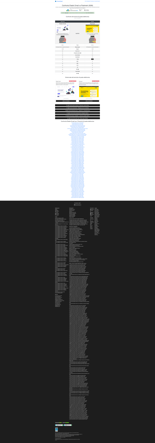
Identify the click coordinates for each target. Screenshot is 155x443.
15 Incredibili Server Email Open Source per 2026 (77, 404)
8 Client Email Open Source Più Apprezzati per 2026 (78, 331)
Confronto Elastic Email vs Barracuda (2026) (77, 131)
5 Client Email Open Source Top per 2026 (77, 386)
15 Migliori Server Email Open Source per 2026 (78, 286)
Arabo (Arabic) (96, 209)
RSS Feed (91, 216)
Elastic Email (62, 24)
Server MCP (71, 243)
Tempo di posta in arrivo (58, 297)
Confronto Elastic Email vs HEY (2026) (77, 149)
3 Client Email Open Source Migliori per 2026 (78, 384)
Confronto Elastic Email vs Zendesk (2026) (77, 194)
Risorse (56, 294)
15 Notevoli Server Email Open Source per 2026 (77, 282)
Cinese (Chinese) (97, 210)
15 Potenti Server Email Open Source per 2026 (77, 291)
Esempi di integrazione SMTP (59, 218)
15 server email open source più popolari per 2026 (77, 270)
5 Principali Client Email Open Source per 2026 (78, 277)
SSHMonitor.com (57, 305)
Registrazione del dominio (59, 299)
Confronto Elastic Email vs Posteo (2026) (77, 176)
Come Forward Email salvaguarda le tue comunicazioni (77, 259)
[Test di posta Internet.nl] (62, 40)
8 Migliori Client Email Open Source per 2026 (77, 316)
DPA (90, 224)
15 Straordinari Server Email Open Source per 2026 (78, 284)
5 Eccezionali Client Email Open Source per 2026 (78, 279)
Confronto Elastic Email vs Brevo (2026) (77, 132)
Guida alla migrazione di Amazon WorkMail (75, 228)
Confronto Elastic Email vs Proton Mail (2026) (77, 179)
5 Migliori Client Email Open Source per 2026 (77, 294)
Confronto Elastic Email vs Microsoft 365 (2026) (77, 168)
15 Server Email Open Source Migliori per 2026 (77, 375)
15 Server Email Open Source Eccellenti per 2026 (78, 336)
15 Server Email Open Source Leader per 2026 (77, 332)
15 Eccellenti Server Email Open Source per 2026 (78, 280)
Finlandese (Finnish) (97, 214)
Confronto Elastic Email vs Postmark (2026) (77, 177)
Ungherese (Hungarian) (96, 218)
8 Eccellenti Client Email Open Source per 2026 (77, 310)
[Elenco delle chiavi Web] (78, 73)
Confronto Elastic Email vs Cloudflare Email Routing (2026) (77, 135)
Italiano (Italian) (96, 221)
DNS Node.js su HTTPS (72, 249)
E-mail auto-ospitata (72, 214)
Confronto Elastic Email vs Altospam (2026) (77, 127)
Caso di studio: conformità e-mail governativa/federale (77, 234)
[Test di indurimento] (62, 37)
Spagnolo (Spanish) (97, 229)
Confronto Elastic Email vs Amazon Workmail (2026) (77, 129)
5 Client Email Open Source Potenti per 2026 (76, 382)
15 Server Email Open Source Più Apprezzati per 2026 (78, 330)
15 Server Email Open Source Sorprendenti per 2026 (79, 340)
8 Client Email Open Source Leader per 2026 (78, 362)
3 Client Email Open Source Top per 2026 (77, 325)
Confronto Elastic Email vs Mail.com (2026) (77, 158)
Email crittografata (87, 1)
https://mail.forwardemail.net (90, 12)
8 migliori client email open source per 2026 (77, 265)
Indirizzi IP (70, 211)
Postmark (92, 24)
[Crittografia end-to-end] (78, 69)
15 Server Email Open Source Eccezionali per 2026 (79, 364)
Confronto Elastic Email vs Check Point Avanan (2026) (77, 133)
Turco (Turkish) (96, 232)
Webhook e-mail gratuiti (72, 213)
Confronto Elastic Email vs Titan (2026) (77, 188)
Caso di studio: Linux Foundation (74, 237)
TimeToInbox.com (57, 303)
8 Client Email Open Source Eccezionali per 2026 (79, 366)
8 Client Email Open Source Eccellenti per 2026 (77, 337)
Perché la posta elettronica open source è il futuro (76, 261)
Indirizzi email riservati (58, 301)
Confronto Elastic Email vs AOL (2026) (77, 123)
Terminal (57, 215)
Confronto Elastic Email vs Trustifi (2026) (77, 189)
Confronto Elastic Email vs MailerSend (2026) (77, 160)
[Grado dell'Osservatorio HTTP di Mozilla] (62, 41)
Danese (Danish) (97, 211)
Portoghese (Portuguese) (96, 227)
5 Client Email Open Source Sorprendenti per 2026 (78, 341)
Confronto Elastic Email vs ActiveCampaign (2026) (77, 126)
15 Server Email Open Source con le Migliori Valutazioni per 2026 (77, 358)
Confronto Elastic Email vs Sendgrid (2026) (77, 182)
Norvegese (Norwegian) (96, 225)
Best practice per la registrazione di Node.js (75, 231)
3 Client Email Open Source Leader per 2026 (77, 333)
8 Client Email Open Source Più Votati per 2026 (77, 298)
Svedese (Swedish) (97, 230)
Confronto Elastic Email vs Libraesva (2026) (77, 157)
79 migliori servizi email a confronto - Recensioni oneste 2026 (77, 105)
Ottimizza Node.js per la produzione (74, 245)
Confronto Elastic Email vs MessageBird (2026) (77, 167)
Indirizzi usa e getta (58, 298)
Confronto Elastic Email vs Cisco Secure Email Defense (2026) (77, 134)
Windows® (56, 210)
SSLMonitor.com (57, 306)
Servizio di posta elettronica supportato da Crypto (76, 246)
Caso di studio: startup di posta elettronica (75, 257)
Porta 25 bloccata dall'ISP (58, 292)
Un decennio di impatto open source (74, 227)
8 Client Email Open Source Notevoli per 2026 (78, 339)
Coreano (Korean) (97, 223)
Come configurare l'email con (61, 225)
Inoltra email (66, 12)
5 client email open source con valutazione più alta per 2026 (79, 275)
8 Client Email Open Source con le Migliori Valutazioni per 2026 (79, 360)
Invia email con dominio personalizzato (60, 219)
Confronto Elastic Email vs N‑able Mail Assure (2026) (77, 172)
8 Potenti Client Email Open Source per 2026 (77, 292)
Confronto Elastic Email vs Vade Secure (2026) (77, 191)
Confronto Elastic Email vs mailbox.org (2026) (77, 197)
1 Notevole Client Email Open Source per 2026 (77, 283)
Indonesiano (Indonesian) (96, 220)
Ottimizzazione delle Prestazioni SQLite (75, 255)
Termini (91, 222)
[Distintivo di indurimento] (56, 429)
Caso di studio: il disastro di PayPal (74, 253)
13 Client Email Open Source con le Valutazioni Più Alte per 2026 (79, 304)
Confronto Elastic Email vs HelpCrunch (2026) (77, 152)
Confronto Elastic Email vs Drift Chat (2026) (77, 139)
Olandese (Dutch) (97, 212)
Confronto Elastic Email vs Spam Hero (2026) (77, 184)
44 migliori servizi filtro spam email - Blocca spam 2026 (77, 118)
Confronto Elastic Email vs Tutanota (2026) (77, 190)
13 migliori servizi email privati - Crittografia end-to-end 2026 (77, 107)
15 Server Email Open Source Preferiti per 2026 (78, 317)
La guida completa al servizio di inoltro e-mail (75, 244)
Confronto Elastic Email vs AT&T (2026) (77, 124)
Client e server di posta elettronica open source (77, 263)
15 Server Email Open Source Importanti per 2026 (79, 319)
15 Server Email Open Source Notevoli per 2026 (78, 338)
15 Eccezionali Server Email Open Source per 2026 (78, 278)
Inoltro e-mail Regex (72, 216)
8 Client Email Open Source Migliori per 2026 (77, 376)
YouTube (92, 214)
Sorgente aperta (71, 217)
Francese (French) (97, 215)
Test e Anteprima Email (72, 242)
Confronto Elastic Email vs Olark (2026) (77, 174)
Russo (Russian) (97, 228)
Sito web (63, 36)
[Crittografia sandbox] (80, 53)
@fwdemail (91, 212)
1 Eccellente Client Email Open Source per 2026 (77, 281)
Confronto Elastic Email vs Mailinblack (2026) (77, 163)
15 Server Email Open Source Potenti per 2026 (77, 381)
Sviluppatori (71, 208)
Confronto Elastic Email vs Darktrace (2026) (77, 138)
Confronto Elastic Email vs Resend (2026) (78, 180)
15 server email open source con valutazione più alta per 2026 (79, 273)
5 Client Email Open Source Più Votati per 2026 (78, 327)
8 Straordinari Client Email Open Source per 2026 (77, 314)
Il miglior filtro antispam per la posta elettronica (76, 229)
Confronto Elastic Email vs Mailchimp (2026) (77, 159)
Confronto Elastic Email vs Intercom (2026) (77, 155)
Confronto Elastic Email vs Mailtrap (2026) (77, 165)
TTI (92, 59)
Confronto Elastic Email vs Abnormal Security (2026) (77, 125)
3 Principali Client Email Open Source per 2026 (77, 306)
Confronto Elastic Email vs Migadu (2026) (77, 169)
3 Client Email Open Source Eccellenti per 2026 (77, 401)
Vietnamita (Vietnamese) (96, 234)
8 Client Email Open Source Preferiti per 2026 (77, 288)
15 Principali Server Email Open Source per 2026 (78, 276)
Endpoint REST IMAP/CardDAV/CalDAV (75, 238)
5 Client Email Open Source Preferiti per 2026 (78, 318)
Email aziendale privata (58, 295)
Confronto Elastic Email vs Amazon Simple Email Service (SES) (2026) (77, 128)
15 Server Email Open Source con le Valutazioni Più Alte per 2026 (79, 302)
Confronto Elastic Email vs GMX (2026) (77, 145)
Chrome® (57, 214)
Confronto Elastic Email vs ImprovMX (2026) (77, 154)
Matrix (92, 213)
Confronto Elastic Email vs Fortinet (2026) (77, 143)
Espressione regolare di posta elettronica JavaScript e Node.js (78, 241)
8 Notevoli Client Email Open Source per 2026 (77, 312)
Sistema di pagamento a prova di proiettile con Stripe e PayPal (78, 258)
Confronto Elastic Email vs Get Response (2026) (77, 147)
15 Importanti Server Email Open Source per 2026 (77, 289)
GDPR (91, 223)
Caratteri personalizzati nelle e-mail (74, 239)
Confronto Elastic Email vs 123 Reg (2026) (77, 122)
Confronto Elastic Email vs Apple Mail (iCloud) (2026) (77, 130)
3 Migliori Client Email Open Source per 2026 (77, 323)
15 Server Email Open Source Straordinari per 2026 (77, 334)
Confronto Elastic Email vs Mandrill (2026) (77, 166)
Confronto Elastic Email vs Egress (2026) (77, 141)
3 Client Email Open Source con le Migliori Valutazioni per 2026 (78, 389)
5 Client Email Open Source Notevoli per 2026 (76, 403)
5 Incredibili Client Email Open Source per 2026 (77, 405)
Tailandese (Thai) (97, 231)
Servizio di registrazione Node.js (74, 252)
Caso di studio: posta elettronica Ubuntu (75, 236)
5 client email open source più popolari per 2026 (77, 271)
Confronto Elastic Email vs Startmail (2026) (77, 187)
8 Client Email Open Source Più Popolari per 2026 (77, 300)
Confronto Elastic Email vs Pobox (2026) (77, 175)
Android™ (57, 211)
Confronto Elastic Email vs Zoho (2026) (77, 195)
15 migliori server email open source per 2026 (77, 264)
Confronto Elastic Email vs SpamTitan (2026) (77, 186)
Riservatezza (92, 1)
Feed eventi (92, 219)
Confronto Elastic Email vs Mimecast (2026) (77, 170)
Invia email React (71, 256)
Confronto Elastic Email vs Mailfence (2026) (77, 161)
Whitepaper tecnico (72, 209)
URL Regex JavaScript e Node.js (74, 260)
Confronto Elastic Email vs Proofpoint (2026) (77, 178)
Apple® (56, 209)
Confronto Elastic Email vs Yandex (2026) (77, 193)
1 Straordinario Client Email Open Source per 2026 (78, 285)
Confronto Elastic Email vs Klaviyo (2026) (77, 156)
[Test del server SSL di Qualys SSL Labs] (62, 42)
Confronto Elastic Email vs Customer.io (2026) (77, 137)
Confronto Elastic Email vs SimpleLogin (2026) (77, 183)
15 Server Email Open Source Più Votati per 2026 (77, 297)
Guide (56, 216)
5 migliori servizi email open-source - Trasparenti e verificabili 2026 (77, 110)
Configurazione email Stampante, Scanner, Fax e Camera (62, 222)
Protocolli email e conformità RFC (74, 240)
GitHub (92, 210)
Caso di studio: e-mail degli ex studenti (74, 235)
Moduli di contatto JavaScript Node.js (74, 248)
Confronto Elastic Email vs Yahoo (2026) (77, 192)
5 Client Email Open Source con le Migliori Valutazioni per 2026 (78, 395)
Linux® (57, 212)
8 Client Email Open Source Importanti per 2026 (77, 347)
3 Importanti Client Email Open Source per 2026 (77, 290)
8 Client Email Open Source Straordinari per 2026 (77, 335)
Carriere (91, 228)
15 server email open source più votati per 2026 (77, 268)
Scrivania (57, 213)
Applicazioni (57, 208)
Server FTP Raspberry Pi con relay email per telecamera (61, 224)
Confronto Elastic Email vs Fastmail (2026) (77, 142)
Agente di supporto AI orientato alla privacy (75, 233)
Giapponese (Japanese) (96, 222)
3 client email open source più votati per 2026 (77, 269)
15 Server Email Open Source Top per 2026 (77, 324)
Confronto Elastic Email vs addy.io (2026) (77, 196)
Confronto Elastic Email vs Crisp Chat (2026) (77, 136)
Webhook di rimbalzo (72, 215)
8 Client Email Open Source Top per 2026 (76, 353)
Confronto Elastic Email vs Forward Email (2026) (77, 144)
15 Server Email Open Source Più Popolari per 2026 (78, 299)
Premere (91, 227)
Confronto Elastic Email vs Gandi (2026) (77, 146)
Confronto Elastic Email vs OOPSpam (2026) (77, 173)
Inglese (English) (97, 213)
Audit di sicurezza (71, 210)
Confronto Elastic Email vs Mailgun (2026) (77, 162)
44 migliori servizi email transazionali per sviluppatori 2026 (77, 113)
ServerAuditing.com (58, 304)
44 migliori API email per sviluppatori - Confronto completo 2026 (77, 115)
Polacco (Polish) (97, 226)
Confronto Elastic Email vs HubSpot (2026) (77, 153)
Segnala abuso (91, 226)
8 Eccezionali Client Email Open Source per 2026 (78, 308)
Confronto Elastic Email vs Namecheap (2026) (77, 171)
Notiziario (92, 209)
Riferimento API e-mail (72, 212)
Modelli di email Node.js (72, 250)
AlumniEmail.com (57, 302)
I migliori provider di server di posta (74, 230)
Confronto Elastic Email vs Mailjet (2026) (77, 164)
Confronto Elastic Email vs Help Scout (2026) (77, 151)
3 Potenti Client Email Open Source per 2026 (77, 349)
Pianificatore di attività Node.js (73, 251)
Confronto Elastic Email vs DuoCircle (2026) (77, 140)
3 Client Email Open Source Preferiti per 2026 (77, 409)
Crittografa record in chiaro (59, 300)
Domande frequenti (97, 1)
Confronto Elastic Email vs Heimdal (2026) (77, 150)
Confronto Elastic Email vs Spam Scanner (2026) (78, 185)
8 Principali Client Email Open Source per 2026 (78, 417)
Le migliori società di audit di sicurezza (74, 232)
